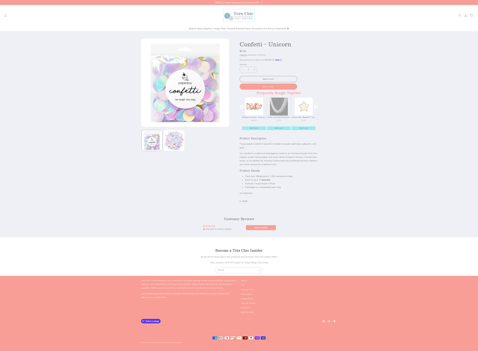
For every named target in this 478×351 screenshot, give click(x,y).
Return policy (246, 294)
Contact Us (246, 308)
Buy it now (268, 87)
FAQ (243, 285)
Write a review (261, 228)
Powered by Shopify (174, 342)
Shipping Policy (247, 290)
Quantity (243, 64)
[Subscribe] (259, 270)
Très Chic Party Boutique (156, 342)
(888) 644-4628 (247, 312)
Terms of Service (248, 303)
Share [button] (244, 201)
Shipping (243, 55)
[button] (5, 15)
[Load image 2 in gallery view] (174, 140)
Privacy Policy (247, 299)
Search (244, 281)
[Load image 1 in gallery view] (152, 140)
